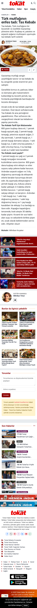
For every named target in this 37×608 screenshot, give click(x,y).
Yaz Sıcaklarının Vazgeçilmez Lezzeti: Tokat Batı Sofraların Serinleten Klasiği (26, 342)
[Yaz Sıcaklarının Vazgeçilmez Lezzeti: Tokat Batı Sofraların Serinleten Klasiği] (27, 334)
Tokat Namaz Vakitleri (12, 545)
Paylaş (6, 69)
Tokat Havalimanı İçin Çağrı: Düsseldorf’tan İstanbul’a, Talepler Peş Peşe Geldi (25, 435)
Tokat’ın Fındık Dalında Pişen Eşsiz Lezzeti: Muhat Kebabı (26, 324)
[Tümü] (34, 426)
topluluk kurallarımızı (21, 402)
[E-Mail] (15, 300)
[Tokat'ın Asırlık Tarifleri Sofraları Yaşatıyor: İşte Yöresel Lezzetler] (10, 316)
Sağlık (19, 461)
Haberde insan (8, 564)
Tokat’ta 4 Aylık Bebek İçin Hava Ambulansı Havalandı (25, 466)
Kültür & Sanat (21, 482)
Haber (19, 9)
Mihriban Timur (19, 296)
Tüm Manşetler (9, 552)
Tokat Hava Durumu (11, 542)
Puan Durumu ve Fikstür (12, 549)
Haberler (5, 15)
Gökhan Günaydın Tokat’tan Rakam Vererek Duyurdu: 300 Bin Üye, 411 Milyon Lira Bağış (25, 445)
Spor (26, 9)
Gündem (18, 566)
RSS (5, 596)
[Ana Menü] (2, 3)
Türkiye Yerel (15, 562)
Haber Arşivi (8, 556)
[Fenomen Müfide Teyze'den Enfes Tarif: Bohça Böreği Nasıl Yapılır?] (10, 353)
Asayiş (32, 9)
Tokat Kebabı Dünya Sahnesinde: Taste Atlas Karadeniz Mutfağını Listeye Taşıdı (27, 362)
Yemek (13, 15)
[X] (11, 534)
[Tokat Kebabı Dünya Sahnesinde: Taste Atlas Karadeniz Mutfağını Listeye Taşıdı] (27, 353)
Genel (32, 562)
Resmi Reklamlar (22, 564)
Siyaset (19, 441)
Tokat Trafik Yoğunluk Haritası (14, 547)
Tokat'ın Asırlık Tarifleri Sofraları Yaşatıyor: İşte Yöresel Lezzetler (9, 324)
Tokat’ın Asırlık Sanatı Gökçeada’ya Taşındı (25, 486)
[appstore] (18, 577)
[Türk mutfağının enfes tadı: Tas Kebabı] (18, 56)
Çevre (25, 562)
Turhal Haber (7, 566)
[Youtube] (26, 534)
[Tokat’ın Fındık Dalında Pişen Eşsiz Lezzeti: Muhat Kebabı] (27, 316)
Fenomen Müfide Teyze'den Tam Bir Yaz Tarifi (9, 342)
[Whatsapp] (30, 534)
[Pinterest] (14, 534)
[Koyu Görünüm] (32, 3)
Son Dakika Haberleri (11, 554)
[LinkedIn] (22, 534)
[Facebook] (7, 534)
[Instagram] (18, 534)
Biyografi (19, 569)
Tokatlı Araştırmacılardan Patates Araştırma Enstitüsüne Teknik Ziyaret (24, 455)
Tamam (26, 605)
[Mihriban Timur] (7, 297)
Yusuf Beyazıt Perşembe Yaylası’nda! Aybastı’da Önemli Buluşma (25, 476)
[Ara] (35, 3)
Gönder (6, 395)
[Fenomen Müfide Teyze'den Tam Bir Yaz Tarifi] (10, 334)
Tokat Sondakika (8, 9)
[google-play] (18, 583)
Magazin (29, 569)
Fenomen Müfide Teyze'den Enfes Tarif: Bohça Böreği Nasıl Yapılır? (9, 362)
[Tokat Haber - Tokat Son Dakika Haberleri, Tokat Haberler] (17, 3)
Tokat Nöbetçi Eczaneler (12, 540)
